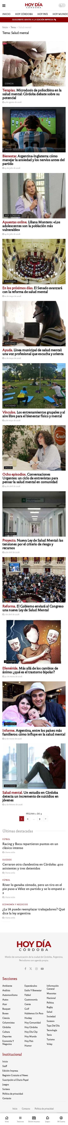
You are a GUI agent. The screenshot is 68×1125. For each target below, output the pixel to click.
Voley (49, 1043)
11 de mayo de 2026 (12, 358)
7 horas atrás (9, 872)
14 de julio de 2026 (12, 234)
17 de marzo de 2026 (13, 738)
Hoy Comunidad (33, 1022)
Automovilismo (10, 994)
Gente (28, 1004)
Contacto (6, 1098)
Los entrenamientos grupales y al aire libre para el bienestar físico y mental (33, 414)
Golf (27, 1008)
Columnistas (8, 1022)
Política (50, 1002)
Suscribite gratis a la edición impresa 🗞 (34, 20)
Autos (5, 999)
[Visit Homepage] (34, 5)
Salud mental (25, 27)
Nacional (10, 281)
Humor (28, 1045)
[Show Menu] (3, 5)
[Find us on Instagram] (36, 969)
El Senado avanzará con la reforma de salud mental (32, 289)
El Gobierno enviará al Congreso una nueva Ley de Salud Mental (32, 608)
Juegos (5, 1084)
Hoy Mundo (31, 1036)
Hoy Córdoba (24, 14)
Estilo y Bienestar (33, 990)
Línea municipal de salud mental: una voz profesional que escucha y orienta (33, 351)
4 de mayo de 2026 (12, 420)
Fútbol (6, 839)
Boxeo (5, 1013)
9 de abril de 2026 (11, 552)
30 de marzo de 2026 (13, 676)
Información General (53, 987)
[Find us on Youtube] (42, 969)
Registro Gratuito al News (15, 1075)
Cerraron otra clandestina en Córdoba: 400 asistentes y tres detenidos (32, 866)
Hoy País (42, 14)
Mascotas (51, 993)
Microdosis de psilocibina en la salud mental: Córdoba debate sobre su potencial (32, 94)
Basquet (6, 1008)
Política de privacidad (12, 1093)
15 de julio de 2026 (12, 168)
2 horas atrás (9, 852)
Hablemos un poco (34, 1013)
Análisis (6, 990)
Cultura (6, 1031)
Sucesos (7, 860)
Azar (4, 1004)
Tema (13, 27)
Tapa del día (53, 1025)
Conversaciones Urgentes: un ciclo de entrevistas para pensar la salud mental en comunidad (30, 478)
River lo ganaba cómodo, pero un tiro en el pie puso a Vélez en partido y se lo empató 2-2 (33, 888)
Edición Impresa (10, 1070)
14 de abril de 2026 (12, 486)
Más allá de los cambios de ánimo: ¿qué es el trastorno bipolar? (30, 670)
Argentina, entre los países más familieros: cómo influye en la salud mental (33, 732)
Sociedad (10, 343)
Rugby (50, 1007)
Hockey (28, 1017)
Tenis (49, 1034)
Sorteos (6, 1089)
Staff (4, 1066)
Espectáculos (31, 985)
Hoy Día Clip (31, 1031)
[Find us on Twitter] (30, 969)
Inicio (6, 14)
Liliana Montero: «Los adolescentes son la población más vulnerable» (31, 226)
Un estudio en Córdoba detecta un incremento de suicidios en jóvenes (30, 796)
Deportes (7, 1036)
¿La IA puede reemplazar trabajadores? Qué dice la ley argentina (33, 911)
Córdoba (6, 1027)
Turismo (51, 1039)
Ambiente (7, 985)
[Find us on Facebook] (25, 969)
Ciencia (9, 83)
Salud (8, 149)
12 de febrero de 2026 (13, 804)
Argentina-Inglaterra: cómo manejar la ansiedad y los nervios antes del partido (33, 159)
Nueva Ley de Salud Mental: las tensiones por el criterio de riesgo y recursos (32, 544)
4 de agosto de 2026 (13, 102)
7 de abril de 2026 (11, 614)
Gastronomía (31, 999)
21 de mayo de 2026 (12, 296)
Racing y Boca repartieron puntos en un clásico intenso (30, 846)
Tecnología (52, 1030)
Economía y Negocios (15, 904)
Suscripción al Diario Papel (15, 1079)
